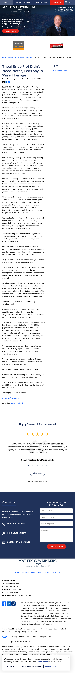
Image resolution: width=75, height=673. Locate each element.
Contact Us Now (10, 31)
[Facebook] (4, 603)
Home (6, 2)
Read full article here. (12, 398)
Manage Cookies (45, 637)
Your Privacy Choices (16, 637)
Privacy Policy (36, 572)
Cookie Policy (31, 637)
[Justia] (13, 603)
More (70, 2)
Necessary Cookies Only (31, 666)
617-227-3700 (63, 10)
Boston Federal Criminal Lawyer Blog (20, 57)
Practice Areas (41, 2)
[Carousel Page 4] (42, 465)
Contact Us (57, 2)
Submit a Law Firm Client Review (37, 481)
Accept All (11, 666)
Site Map (46, 572)
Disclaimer (25, 572)
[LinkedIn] (9, 603)
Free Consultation (64, 7)
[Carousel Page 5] (46, 465)
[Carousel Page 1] (28, 465)
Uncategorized (17, 403)
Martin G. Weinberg (23, 2)
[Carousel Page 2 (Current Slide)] (33, 465)
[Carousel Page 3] (37, 465)
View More (37, 473)
